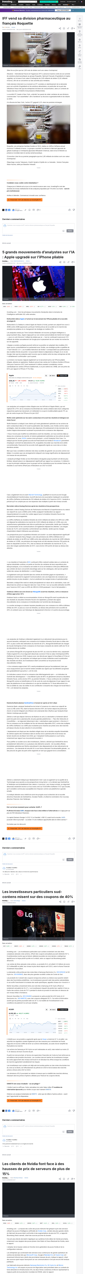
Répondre (6, 874)
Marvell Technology (35, 495)
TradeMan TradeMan (11, 867)
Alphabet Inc (48, 1255)
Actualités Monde (76, 7)
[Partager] (60, 28)
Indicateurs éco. (60, 7)
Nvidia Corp (42, 1231)
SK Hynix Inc (52, 1265)
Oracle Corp (59, 1255)
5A (24, 385)
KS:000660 (18, 974)
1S (12, 385)
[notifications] (79, 1)
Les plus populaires (18, 7)
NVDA (24, 438)
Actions (44, 7)
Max (27, 385)
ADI (29, 562)
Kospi (44, 1039)
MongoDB (36, 592)
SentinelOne (28, 703)
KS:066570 (22, 998)
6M (18, 385)
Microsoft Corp (32, 1255)
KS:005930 (61, 972)
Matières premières (51, 7)
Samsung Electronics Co (38, 1265)
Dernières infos (7, 7)
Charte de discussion (7, 235)
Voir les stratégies (37, 377)
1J (10, 385)
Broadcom (57, 440)
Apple (22, 319)
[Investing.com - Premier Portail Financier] (8, 2)
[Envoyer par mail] (34, 210)
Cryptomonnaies (37, 7)
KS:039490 (27, 996)
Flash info (26, 7)
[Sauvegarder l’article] (64, 28)
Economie (68, 7)
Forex (31, 7)
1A (21, 385)
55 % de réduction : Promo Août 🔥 (49, 1)
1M (15, 385)
